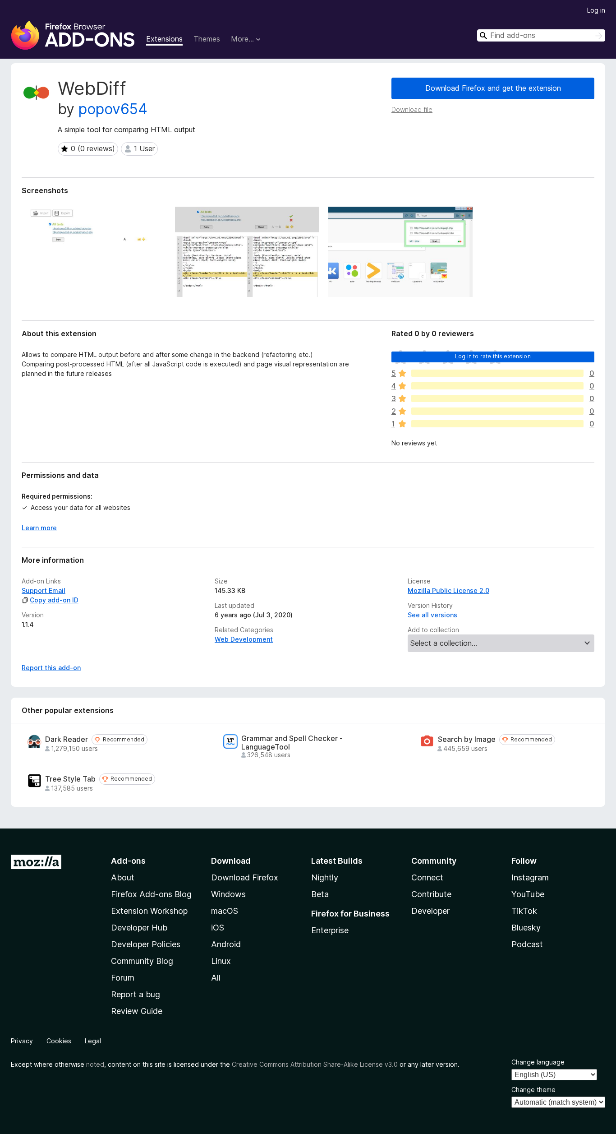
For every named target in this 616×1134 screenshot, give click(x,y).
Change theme (533, 1089)
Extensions (164, 38)
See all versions (432, 615)
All (216, 977)
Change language (538, 1062)
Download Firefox (244, 877)
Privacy (22, 1041)
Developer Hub (139, 927)
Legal (93, 1041)
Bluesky (526, 927)
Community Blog (142, 961)
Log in (596, 10)
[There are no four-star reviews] (497, 385)
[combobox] (541, 35)
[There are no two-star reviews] (497, 411)
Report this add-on (51, 667)
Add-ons (128, 861)
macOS (224, 911)
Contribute (431, 894)
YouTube (527, 894)
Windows (228, 894)
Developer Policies (145, 944)
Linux (221, 961)
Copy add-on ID (54, 600)
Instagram (530, 877)
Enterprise (330, 930)
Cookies (58, 1041)
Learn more (39, 528)
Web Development (244, 639)
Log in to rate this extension (493, 356)
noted (95, 1064)
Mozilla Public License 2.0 (448, 590)
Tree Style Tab (70, 779)
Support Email (43, 590)
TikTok (524, 911)
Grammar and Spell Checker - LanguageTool (292, 742)
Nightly (324, 877)
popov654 (112, 109)
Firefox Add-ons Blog (151, 894)
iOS (217, 927)
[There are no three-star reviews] (497, 398)
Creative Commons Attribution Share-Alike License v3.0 (315, 1064)
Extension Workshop (149, 911)
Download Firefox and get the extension (493, 88)
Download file (411, 109)
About (122, 877)
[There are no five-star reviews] (497, 373)
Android (226, 944)
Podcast (527, 944)
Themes (206, 38)
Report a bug (135, 994)
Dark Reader (66, 739)
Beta (320, 894)
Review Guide (136, 1011)
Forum (122, 977)
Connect (427, 877)
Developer (430, 911)
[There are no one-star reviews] (497, 423)
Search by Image (467, 739)
